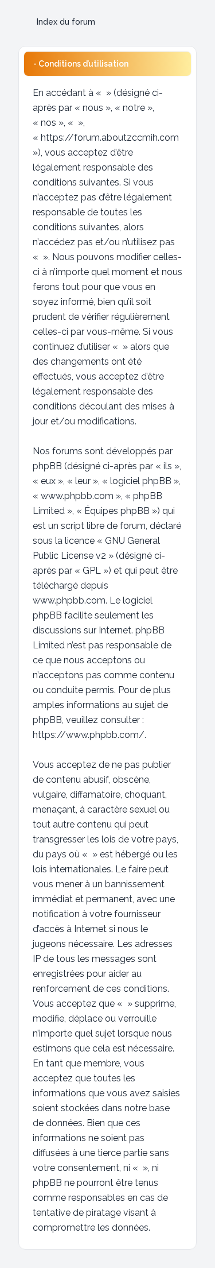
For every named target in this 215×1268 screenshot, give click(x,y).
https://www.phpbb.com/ (88, 734)
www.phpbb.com (69, 600)
